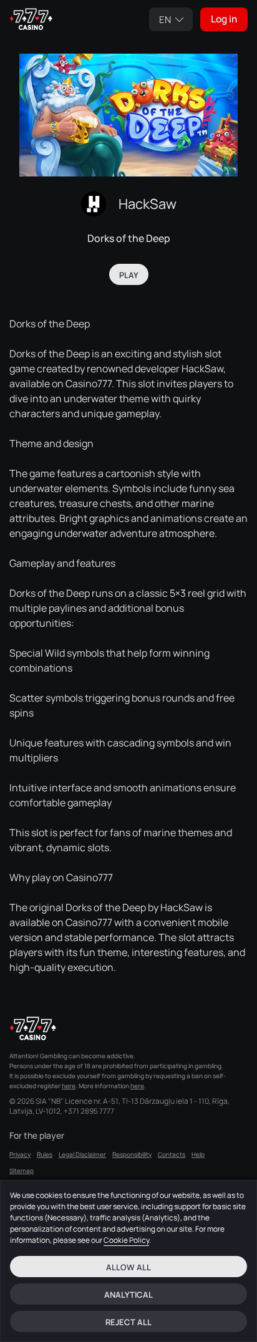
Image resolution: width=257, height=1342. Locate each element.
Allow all (128, 1267)
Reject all (128, 1322)
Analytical (128, 1294)
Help (198, 1154)
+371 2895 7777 (89, 1111)
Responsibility (132, 1154)
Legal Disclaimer (82, 1154)
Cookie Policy (126, 1240)
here (68, 1085)
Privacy (20, 1154)
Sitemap (21, 1170)
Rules (44, 1154)
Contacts (171, 1154)
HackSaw (148, 204)
